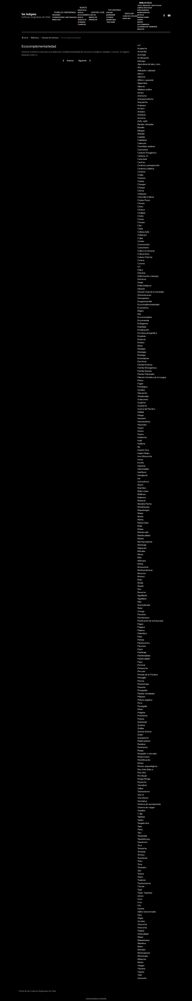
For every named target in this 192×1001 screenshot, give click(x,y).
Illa (138, 447)
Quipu (140, 734)
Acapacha (142, 48)
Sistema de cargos (146, 807)
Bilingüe (141, 130)
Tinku (139, 861)
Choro (140, 206)
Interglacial (142, 475)
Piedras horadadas (146, 693)
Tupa (139, 889)
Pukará (140, 719)
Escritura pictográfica (147, 333)
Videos (140, 20)
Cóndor (140, 241)
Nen (139, 589)
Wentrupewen (143, 953)
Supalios (141, 810)
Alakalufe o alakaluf (146, 70)
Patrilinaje (141, 652)
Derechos (56, 20)
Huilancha (142, 437)
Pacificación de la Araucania (150, 621)
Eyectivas (142, 361)
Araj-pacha (142, 102)
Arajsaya (141, 105)
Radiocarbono (143, 741)
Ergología (141, 327)
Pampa (140, 640)
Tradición (141, 880)
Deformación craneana (147, 276)
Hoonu (140, 431)
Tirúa (139, 864)
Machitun (141, 488)
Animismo (142, 96)
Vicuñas (141, 921)
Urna (139, 899)
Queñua (141, 725)
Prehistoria (142, 715)
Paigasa (141, 627)
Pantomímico (143, 643)
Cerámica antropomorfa (148, 165)
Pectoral (141, 665)
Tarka (140, 829)
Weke (140, 946)
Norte (83, 7)
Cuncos (92, 15)
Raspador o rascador (147, 753)
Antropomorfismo (145, 99)
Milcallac (141, 551)
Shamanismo (143, 791)
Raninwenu (142, 747)
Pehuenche (142, 668)
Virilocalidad (142, 934)
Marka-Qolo (142, 523)
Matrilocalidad (143, 535)
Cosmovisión (143, 244)
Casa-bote (142, 159)
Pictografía (142, 690)
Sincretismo (142, 798)
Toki (139, 870)
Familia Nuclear (144, 371)
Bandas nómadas (145, 124)
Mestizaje (141, 545)
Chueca (141, 209)
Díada (140, 282)
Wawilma (141, 943)
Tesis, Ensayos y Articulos (149, 5)
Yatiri (139, 975)
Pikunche (93, 20)
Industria (141, 466)
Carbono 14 (142, 156)
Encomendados (144, 317)
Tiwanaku (141, 867)
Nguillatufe (142, 595)
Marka (140, 519)
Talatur (140, 820)
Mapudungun (143, 510)
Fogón (140, 383)
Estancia (141, 339)
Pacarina (141, 614)
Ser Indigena (29, 14)
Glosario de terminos (147, 27)
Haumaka (141, 424)
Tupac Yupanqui (144, 893)
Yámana (141, 968)
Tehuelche (142, 848)
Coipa (140, 228)
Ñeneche (141, 592)
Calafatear (142, 140)
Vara (139, 915)
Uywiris (140, 908)
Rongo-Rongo (143, 779)
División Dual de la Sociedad (150, 292)
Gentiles (141, 390)
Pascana (141, 646)
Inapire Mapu (143, 453)
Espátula (141, 336)
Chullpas (141, 213)
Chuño (140, 216)
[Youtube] (169, 15)
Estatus (140, 342)
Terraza (140, 855)
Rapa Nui (127, 18)
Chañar (140, 181)
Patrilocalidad (143, 658)
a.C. (139, 45)
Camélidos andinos (146, 146)
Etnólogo (141, 355)
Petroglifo (141, 677)
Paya (139, 662)
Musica (140, 15)
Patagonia (114, 9)
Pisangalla (142, 706)
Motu (139, 580)
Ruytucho (141, 782)
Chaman (141, 178)
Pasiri (140, 649)
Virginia (140, 930)
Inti (138, 478)
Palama (140, 630)
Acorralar (141, 55)
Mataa (140, 529)
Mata (139, 526)
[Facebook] (164, 15)
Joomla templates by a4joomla (96, 998)
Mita (139, 557)
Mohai (140, 564)
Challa (140, 175)
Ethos (140, 345)
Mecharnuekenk (144, 542)
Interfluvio (141, 472)
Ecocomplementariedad (148, 304)
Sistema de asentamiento (149, 804)
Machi (140, 485)
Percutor (141, 671)
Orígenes (56, 15)
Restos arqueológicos (147, 766)
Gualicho (141, 402)
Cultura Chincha (144, 257)
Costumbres (143, 247)
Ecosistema (142, 308)
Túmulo (140, 886)
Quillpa (140, 728)
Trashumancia (144, 883)
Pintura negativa (144, 700)
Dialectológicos (144, 285)
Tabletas (141, 817)
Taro (139, 832)
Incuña (140, 462)
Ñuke (139, 608)
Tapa (139, 826)
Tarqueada (142, 836)
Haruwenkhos (143, 421)
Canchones (142, 149)
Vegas (140, 918)
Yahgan (140, 965)
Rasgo (140, 750)
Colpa (140, 238)
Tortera (140, 874)
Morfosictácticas (145, 570)
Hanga (140, 415)
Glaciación (142, 393)
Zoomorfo (141, 978)
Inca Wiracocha (144, 456)
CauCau (141, 162)
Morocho (141, 573)
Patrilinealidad (143, 655)
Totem (140, 877)
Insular (129, 13)
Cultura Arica (143, 254)
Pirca (139, 703)
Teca (139, 845)
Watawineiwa (143, 940)
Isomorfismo (143, 481)
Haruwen (141, 418)
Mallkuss (141, 494)
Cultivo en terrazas (146, 251)
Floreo (140, 380)
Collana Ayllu (143, 232)
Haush (140, 428)
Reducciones (143, 757)
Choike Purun (143, 200)
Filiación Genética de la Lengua (151, 377)
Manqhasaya (143, 507)
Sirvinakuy (142, 801)
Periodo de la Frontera (147, 674)
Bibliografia (143, 10)
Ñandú (140, 586)
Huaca (140, 434)
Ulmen (140, 896)
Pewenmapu (143, 684)
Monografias (143, 12)
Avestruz (141, 118)
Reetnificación (143, 760)
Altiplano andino (144, 89)
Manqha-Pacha (144, 504)
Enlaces (140, 29)
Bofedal (140, 134)
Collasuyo (142, 235)
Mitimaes (141, 561)
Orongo (140, 611)
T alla (139, 814)
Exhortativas (143, 358)
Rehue (140, 763)
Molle (80, 17)
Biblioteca (145, 2)
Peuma (140, 681)
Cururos (141, 263)
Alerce (140, 74)
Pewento (141, 687)
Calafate (141, 137)
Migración (141, 548)
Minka (140, 554)
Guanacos (142, 406)
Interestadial (143, 469)
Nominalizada (143, 605)
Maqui (140, 513)
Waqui (140, 937)
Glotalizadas (143, 396)
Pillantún (141, 696)
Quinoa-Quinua (144, 731)
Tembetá (141, 851)
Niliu (139, 602)
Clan (139, 225)
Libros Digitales (144, 8)
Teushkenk (142, 858)
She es (140, 795)
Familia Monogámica (147, 368)
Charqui (141, 187)
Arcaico (140, 108)
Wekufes (141, 949)
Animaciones (143, 17)
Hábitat (140, 412)
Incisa (140, 459)
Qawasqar (142, 722)
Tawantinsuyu (143, 839)
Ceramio (141, 171)
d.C (139, 266)
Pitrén (140, 709)
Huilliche (141, 443)
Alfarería (141, 77)
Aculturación (143, 58)
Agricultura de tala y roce (148, 64)
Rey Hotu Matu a (145, 769)
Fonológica (142, 387)
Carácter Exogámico (146, 153)
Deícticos (141, 279)
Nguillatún (141, 598)
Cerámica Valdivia (145, 168)
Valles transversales (146, 911)
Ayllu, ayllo (142, 121)
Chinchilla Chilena (145, 197)
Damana (141, 273)
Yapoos (140, 972)
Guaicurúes (142, 399)
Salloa (140, 788)
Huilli (139, 440)
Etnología (141, 352)
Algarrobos (142, 83)
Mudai (140, 583)
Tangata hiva (143, 823)
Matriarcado (142, 532)
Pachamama (143, 617)
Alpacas (141, 86)
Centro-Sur (97, 12)
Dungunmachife (144, 301)
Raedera (141, 744)
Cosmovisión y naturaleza (64, 17)
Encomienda (143, 320)
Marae (140, 516)
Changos (82, 24)
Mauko (140, 538)
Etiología (141, 349)
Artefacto (141, 115)
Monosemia (142, 567)
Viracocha (142, 924)
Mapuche (93, 17)
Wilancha (141, 959)
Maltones (141, 497)
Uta (139, 905)
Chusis (140, 219)
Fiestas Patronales (146, 374)
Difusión (141, 289)
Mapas (140, 22)
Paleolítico (142, 633)
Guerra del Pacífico (146, 409)
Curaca (140, 260)
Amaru (140, 92)
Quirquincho (143, 738)
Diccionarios (143, 24)
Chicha (140, 190)
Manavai (141, 500)
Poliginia (141, 712)
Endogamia (142, 323)
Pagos (140, 624)
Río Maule (142, 776)
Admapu (141, 61)
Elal (139, 314)
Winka (140, 962)
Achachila (141, 51)
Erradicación (143, 330)
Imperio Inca (143, 450)
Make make (142, 491)
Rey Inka (141, 772)
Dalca (140, 270)
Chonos (109, 17)
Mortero (141, 576)
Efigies (140, 311)
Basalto (140, 127)
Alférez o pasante (145, 80)
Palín (139, 636)
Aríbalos (141, 111)
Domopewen (143, 298)
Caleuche (141, 143)
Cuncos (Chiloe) (130, 16)
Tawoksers (142, 842)
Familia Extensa (144, 364)
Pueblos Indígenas (65, 12)
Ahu (139, 67)
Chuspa (141, 222)
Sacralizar (142, 785)
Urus (139, 902)
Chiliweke (141, 194)
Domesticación (144, 295)
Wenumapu (142, 956)
